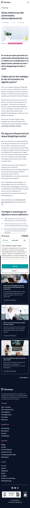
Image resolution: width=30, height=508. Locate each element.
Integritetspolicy (15, 500)
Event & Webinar (6, 449)
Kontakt (3, 433)
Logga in (4, 476)
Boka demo (5, 431)
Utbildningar (5, 436)
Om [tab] (25, 240)
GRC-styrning (5, 407)
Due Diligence (5, 412)
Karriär (3, 473)
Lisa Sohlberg (5, 22)
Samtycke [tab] (5, 240)
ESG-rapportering (7, 409)
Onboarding (5, 428)
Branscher (4, 419)
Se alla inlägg (23, 377)
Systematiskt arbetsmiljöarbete (15, 43)
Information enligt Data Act (15, 502)
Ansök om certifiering (8, 478)
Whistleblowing (6, 481)
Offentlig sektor (6, 414)
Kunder (3, 447)
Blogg (3, 444)
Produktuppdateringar (8, 454)
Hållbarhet (4, 471)
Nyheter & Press (6, 452)
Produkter (4, 417)
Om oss (3, 466)
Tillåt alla (15, 266)
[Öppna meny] (28, 2)
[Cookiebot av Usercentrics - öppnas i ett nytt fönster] (21, 236)
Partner (3, 468)
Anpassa (14, 270)
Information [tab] (15, 240)
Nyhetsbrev (5, 457)
